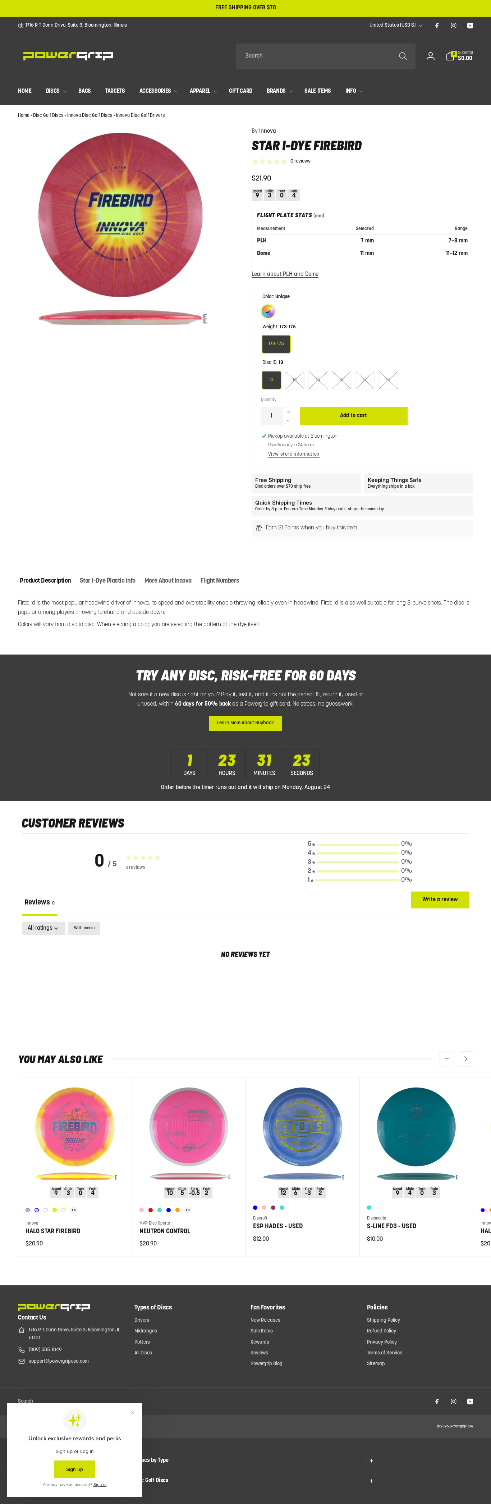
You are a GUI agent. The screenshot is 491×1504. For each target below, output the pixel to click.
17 (365, 380)
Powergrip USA (461, 1426)
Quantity (268, 400)
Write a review (440, 900)
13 (271, 380)
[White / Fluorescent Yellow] (63, 1210)
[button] (459, 56)
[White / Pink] (45, 1210)
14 (295, 380)
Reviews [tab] (39, 902)
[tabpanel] (245, 977)
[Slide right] (465, 1058)
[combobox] (326, 56)
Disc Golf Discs (48, 115)
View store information (294, 454)
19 (388, 380)
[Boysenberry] (273, 1208)
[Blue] (168, 1210)
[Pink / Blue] (37, 1210)
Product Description (45, 581)
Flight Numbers (220, 581)
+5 (74, 1210)
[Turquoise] (159, 1210)
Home (23, 115)
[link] (72, 25)
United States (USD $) (393, 25)
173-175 (276, 344)
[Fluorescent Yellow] (54, 1210)
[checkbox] (84, 928)
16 (341, 380)
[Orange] (177, 1210)
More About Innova (168, 581)
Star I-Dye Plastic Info (108, 581)
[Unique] (268, 311)
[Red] (150, 1210)
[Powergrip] (54, 1309)
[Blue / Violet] (483, 1210)
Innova (264, 131)
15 (318, 380)
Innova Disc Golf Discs (90, 115)
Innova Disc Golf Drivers (140, 115)
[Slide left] (446, 1058)
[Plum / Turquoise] (28, 1210)
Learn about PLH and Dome (285, 274)
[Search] (403, 56)
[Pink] (141, 1210)
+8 (187, 1210)
